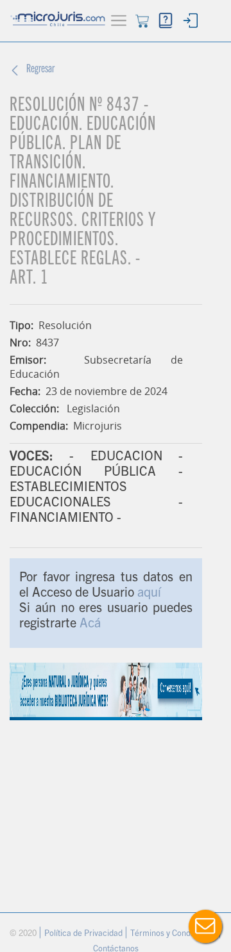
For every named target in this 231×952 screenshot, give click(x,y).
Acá (90, 624)
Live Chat (205, 926)
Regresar (40, 70)
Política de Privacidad (84, 934)
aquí (149, 594)
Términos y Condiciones (174, 934)
